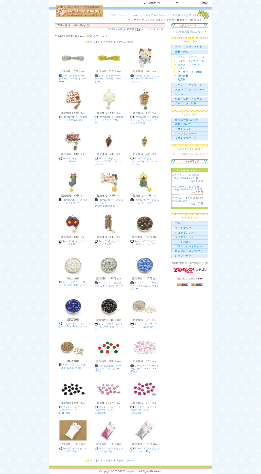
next (130, 41)
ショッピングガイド (130, 15)
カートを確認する (189, 161)
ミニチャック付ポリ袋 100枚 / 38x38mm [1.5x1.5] (187, 188)
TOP (113, 15)
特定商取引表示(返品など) (191, 251)
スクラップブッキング (188, 47)
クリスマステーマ (186, 138)
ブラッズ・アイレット (191, 57)
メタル (182, 68)
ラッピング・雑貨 (186, 103)
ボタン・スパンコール (191, 61)
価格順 (121, 29)
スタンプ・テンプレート (190, 89)
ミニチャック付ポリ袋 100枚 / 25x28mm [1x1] (185, 177)
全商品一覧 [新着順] (187, 119)
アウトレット (183, 129)
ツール (179, 94)
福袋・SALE (182, 124)
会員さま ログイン (190, 25)
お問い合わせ (194, 15)
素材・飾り (182, 51)
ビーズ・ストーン (188, 64)
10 (125, 41)
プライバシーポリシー (188, 246)
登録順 (111, 29)
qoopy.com (132, 471)
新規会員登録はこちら (189, 31)
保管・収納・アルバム (188, 98)
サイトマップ (183, 228)
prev (89, 41)
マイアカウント (155, 15)
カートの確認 (175, 15)
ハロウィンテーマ (186, 133)
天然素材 (183, 75)
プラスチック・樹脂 (190, 72)
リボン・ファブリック (188, 84)
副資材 (182, 79)
